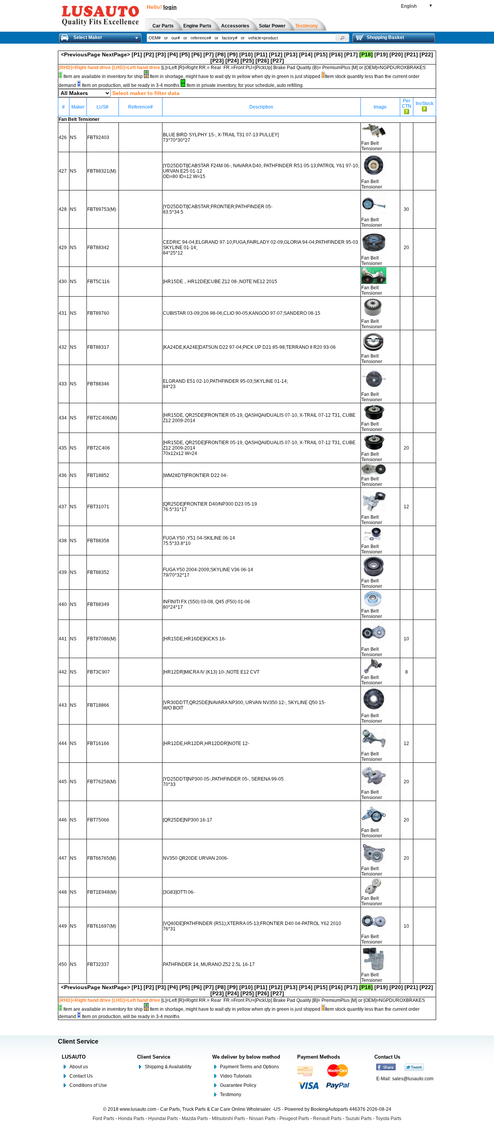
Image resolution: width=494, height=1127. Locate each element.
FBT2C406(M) (102, 418)
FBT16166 (98, 743)
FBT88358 (98, 540)
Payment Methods (318, 1057)
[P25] (247, 61)
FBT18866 (98, 705)
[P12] (276, 54)
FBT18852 (98, 475)
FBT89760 (98, 313)
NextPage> (116, 54)
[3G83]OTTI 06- (179, 892)
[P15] (321, 54)
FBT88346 (98, 384)
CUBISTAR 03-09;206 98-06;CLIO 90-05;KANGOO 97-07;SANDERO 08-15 (241, 313)
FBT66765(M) (101, 858)
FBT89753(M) (101, 209)
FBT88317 (98, 347)
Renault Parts (327, 1118)
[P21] (411, 54)
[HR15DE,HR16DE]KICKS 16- (194, 639)
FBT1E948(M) (102, 892)
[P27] (277, 61)
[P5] (184, 54)
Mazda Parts (195, 1118)
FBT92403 (98, 137)
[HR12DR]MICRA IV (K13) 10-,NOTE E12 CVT (211, 672)
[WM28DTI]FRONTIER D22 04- (195, 475)
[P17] (351, 54)
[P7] (208, 54)
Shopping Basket (385, 37)
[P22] (426, 54)
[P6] (196, 54)
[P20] (396, 54)
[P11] (260, 54)
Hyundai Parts (163, 1118)
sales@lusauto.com (412, 1078)
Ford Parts (103, 1118)
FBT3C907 (98, 672)
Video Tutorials (236, 1076)
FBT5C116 (98, 281)
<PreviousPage (80, 54)
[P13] (291, 54)
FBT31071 (98, 506)
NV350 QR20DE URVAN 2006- (195, 858)
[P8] (220, 54)
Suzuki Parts (358, 1118)
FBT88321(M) (101, 171)
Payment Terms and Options (249, 1066)
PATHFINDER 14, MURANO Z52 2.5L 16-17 (209, 964)
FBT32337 (98, 964)
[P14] (306, 54)
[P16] (336, 54)
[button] (342, 38)
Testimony (230, 1094)
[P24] (232, 61)
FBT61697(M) (101, 926)
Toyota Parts (388, 1118)
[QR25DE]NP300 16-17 (187, 820)
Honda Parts (131, 1118)
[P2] (149, 54)
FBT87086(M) (101, 639)
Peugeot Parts (294, 1118)
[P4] (172, 54)
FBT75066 (98, 820)
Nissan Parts (262, 1118)
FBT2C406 (98, 448)
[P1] (137, 54)
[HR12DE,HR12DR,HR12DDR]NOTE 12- (206, 743)
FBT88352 (98, 572)
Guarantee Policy (238, 1085)
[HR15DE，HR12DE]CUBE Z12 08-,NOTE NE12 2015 (220, 281)
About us (78, 1066)
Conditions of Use (88, 1085)
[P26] (262, 61)
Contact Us (81, 1076)
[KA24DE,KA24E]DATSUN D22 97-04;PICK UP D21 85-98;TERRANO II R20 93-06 (249, 347)
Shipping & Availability (168, 1066)
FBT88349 (98, 604)
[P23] (217, 61)
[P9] (232, 54)
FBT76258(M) (101, 781)
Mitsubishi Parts (228, 1118)
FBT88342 (98, 247)
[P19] (381, 54)
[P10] (246, 54)
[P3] (161, 54)
